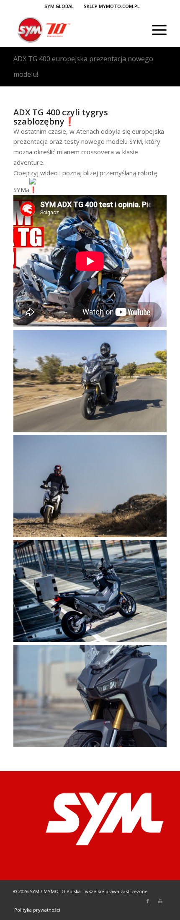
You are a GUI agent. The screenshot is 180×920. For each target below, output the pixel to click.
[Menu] (155, 30)
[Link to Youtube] (160, 901)
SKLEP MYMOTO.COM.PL (112, 6)
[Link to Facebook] (147, 901)
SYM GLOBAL (59, 6)
